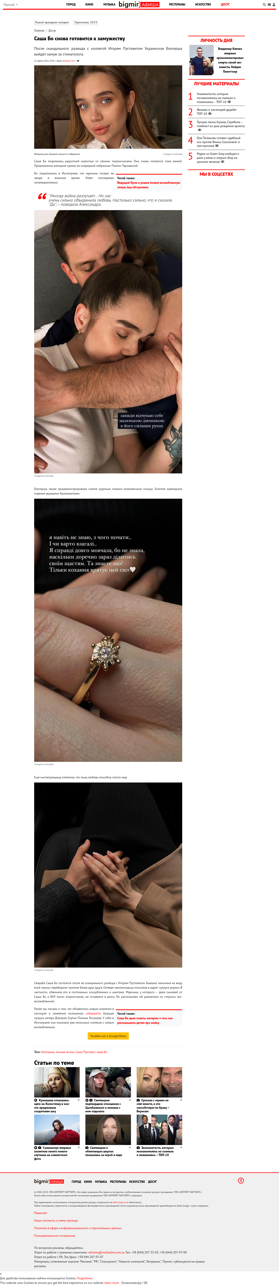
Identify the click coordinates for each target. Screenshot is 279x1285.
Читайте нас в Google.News (108, 1036)
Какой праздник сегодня (52, 22)
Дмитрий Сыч (69, 60)
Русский (9, 4)
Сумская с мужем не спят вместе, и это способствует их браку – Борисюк (153, 1105)
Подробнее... (85, 1278)
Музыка (109, 4)
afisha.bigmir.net (120, 1202)
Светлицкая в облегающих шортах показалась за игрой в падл (103, 1151)
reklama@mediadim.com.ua (106, 1252)
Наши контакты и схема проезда (56, 1220)
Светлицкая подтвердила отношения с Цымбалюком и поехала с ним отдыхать (103, 1105)
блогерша (47, 1052)
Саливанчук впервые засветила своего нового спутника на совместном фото (52, 1153)
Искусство (203, 4)
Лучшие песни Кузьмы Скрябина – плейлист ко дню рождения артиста (221, 124)
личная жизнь (65, 1052)
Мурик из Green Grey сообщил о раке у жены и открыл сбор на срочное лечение (218, 158)
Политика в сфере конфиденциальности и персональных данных (78, 1228)
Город (71, 4)
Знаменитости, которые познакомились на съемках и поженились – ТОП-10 (155, 1151)
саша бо (101, 1052)
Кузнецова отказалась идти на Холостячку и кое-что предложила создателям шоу (52, 1105)
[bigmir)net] (130, 4)
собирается (93, 1013)
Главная (39, 30)
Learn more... (112, 1283)
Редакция (40, 1213)
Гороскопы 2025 (86, 22)
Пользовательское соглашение (54, 1236)
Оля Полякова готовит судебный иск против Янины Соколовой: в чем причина (218, 142)
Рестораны (177, 4)
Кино (89, 4)
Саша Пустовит (85, 1052)
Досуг (225, 4)
